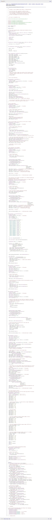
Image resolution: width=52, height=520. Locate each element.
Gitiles (5, 518)
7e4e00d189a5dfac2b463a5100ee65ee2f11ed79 (19, 3)
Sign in (50, 1)
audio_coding (38, 3)
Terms (9, 518)
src (9, 3)
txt (48, 518)
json (50, 518)
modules (33, 3)
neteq (42, 3)
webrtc (7, 3)
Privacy (7, 518)
